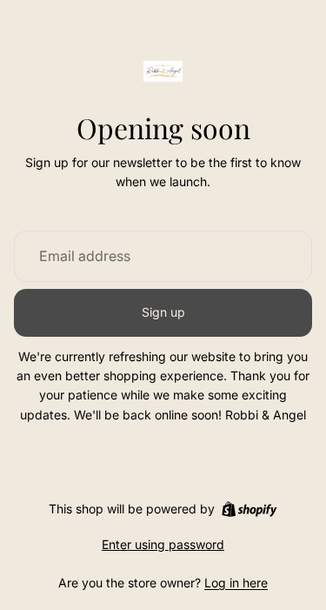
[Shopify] (249, 509)
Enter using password (163, 544)
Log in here (236, 582)
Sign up (163, 312)
